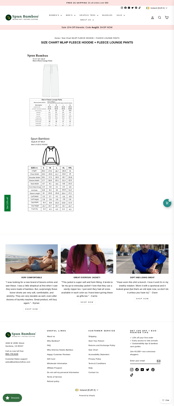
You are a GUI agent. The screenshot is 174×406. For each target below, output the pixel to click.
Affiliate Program (54, 368)
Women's (54, 15)
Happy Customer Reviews (58, 354)
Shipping (92, 336)
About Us (86, 20)
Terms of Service (54, 377)
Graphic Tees (88, 15)
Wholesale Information (57, 363)
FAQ (49, 345)
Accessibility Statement (98, 354)
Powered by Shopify (87, 395)
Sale (120, 15)
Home (57, 38)
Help (90, 368)
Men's (69, 15)
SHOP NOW (106, 27)
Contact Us (93, 372)
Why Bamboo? (53, 341)
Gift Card (51, 359)
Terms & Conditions (97, 363)
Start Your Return (96, 341)
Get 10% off (7, 203)
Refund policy (53, 381)
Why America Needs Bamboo (60, 350)
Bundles (107, 15)
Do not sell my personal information (63, 372)
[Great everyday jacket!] (87, 259)
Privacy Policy (94, 359)
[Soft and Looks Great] (142, 259)
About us (51, 336)
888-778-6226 (11, 354)
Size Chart (93, 350)
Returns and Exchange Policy (101, 345)
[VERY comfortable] (31, 259)
